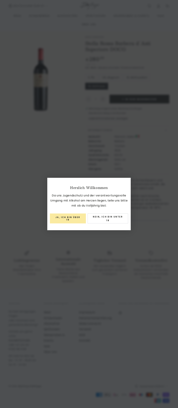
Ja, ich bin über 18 (67, 218)
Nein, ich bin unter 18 (108, 218)
